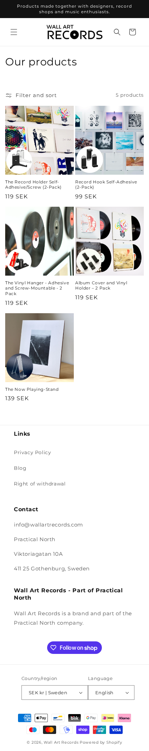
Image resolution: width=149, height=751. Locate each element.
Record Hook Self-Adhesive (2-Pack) (106, 184)
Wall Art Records (61, 742)
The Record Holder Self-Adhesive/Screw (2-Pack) (33, 184)
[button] (13, 32)
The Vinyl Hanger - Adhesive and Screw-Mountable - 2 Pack (37, 288)
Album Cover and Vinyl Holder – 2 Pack (101, 285)
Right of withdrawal (39, 484)
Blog (20, 468)
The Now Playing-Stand (32, 389)
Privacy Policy (32, 452)
